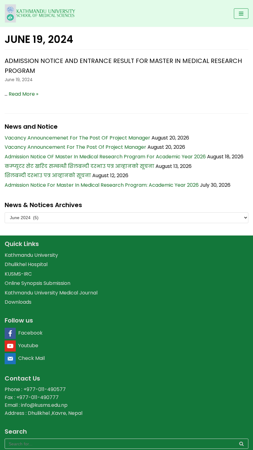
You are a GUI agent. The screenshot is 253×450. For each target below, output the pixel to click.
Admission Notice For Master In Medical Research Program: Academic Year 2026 (102, 185)
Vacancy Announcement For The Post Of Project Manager (75, 147)
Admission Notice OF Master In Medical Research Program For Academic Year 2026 (105, 156)
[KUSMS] (41, 13)
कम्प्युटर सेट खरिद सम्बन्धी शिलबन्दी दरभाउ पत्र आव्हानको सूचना (79, 166)
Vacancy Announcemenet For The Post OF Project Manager (77, 137)
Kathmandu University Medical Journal (51, 292)
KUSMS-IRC (18, 273)
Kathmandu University (31, 255)
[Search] (241, 444)
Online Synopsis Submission (37, 283)
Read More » (23, 94)
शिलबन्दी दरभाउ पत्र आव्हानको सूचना (48, 175)
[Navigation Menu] (241, 13)
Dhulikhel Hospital (26, 264)
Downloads (18, 302)
